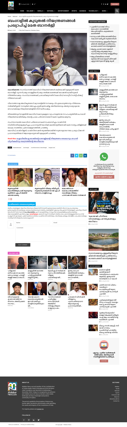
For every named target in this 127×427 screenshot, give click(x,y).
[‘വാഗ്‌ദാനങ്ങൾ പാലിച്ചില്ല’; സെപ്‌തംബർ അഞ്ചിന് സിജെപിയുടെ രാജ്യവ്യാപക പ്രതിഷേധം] (57, 288)
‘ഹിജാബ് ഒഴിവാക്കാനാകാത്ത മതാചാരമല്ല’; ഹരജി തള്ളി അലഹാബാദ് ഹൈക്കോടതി (107, 79)
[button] (117, 10)
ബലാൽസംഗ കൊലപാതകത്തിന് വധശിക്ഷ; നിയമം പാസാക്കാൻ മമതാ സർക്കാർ (74, 191)
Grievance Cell (115, 395)
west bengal (26, 147)
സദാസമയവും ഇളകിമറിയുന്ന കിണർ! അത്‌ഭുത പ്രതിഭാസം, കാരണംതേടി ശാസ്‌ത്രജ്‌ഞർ (103, 43)
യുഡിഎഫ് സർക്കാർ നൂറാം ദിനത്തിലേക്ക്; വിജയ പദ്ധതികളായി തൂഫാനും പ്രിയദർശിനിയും (108, 109)
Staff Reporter (26, 30)
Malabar (30, 11)
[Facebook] (102, 4)
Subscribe (115, 4)
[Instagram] (104, 4)
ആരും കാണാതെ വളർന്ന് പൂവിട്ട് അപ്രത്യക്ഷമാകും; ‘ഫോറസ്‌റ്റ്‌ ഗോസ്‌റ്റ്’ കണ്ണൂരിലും (104, 51)
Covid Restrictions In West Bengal (39, 147)
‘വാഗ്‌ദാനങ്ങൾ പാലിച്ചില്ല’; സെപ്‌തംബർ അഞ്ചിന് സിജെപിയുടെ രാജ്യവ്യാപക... (54, 302)
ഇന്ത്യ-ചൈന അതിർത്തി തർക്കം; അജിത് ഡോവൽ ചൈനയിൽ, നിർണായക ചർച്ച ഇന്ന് (109, 124)
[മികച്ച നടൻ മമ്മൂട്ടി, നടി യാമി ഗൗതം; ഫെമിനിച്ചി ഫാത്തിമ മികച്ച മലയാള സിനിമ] (93, 328)
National (50, 11)
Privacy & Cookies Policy (27, 424)
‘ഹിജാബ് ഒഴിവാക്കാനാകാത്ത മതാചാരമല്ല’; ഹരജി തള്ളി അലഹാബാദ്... (16, 274)
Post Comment (22, 245)
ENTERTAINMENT (95, 266)
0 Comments (12, 155)
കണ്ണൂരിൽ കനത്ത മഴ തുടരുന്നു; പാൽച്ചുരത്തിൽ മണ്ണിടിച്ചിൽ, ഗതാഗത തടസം (108, 94)
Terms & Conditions (13, 424)
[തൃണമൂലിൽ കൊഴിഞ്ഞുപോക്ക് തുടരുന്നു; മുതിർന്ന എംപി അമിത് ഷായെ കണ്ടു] (20, 177)
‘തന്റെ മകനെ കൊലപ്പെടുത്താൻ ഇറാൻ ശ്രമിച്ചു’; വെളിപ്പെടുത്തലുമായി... (36, 301)
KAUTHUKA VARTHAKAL (98, 21)
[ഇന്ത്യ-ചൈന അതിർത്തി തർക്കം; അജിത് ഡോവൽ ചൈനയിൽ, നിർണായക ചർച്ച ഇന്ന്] (77, 262)
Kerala (40, 11)
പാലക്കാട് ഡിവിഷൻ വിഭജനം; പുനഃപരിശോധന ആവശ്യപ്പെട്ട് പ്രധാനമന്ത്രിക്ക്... (76, 301)
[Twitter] (108, 4)
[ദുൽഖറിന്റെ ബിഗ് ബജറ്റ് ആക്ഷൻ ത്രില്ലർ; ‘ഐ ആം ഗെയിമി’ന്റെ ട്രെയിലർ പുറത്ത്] (93, 315)
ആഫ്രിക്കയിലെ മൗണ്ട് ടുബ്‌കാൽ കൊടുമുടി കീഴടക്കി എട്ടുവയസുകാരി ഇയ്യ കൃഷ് (103, 58)
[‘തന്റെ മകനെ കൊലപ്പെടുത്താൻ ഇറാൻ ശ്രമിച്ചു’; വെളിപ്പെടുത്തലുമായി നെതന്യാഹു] (37, 288)
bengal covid (52, 147)
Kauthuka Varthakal (95, 249)
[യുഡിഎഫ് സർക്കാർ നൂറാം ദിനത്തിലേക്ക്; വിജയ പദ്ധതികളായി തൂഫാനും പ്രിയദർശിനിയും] (57, 262)
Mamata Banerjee (17, 147)
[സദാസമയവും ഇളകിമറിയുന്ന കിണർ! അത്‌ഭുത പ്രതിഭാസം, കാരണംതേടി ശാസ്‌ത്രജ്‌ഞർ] (104, 240)
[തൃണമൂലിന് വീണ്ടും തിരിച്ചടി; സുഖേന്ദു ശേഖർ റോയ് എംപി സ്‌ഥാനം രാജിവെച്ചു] (47, 177)
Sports (74, 11)
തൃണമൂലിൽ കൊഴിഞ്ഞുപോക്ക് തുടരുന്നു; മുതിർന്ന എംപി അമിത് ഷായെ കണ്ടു (20, 191)
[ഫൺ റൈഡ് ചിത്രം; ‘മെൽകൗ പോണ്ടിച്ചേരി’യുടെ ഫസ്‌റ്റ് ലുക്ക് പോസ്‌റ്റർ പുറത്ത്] (93, 287)
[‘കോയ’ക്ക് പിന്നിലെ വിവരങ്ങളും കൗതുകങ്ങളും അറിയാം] (104, 203)
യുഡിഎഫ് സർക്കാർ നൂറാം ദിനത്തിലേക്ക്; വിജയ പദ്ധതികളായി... (56, 274)
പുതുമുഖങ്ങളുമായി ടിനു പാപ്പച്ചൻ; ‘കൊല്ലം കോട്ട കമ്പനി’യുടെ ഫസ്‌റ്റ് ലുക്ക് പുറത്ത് (108, 303)
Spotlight (92, 213)
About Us (116, 397)
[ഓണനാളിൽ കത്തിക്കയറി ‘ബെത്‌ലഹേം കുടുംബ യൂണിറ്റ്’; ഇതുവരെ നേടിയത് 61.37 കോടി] (93, 272)
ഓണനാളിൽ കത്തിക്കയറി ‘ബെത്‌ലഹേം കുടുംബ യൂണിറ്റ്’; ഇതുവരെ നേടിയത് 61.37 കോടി (108, 274)
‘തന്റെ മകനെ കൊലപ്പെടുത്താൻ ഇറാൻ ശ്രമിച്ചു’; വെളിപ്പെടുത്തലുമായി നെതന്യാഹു (108, 139)
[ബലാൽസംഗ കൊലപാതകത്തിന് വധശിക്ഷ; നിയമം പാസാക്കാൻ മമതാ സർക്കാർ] (74, 177)
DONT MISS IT (94, 71)
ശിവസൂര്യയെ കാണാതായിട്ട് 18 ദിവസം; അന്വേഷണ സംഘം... (16, 300)
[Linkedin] (106, 4)
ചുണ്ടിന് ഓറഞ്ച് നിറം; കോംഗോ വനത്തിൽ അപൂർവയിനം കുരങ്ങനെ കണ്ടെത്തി (102, 30)
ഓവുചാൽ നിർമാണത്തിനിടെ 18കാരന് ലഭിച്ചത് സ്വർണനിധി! (104, 37)
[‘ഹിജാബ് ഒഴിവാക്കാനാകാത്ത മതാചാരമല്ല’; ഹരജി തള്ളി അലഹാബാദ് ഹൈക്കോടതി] (17, 262)
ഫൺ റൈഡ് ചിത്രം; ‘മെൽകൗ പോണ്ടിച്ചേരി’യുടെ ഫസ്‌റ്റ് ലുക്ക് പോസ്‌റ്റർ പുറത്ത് (108, 289)
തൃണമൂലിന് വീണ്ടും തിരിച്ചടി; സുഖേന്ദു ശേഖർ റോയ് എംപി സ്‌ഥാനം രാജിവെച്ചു (47, 190)
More (104, 11)
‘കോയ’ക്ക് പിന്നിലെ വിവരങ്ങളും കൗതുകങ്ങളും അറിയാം (102, 219)
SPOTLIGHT (94, 189)
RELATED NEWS (13, 164)
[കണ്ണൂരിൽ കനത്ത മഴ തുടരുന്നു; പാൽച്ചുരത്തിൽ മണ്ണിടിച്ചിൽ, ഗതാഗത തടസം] (37, 262)
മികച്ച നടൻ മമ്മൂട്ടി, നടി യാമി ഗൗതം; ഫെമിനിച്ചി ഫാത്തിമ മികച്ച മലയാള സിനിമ (109, 329)
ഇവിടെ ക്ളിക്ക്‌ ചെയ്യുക (103, 177)
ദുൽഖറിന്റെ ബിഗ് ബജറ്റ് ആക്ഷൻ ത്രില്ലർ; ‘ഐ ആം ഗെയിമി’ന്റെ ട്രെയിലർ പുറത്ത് (109, 316)
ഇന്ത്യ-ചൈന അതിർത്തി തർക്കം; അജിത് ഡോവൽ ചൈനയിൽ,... (76, 274)
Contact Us (40, 409)
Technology (93, 11)
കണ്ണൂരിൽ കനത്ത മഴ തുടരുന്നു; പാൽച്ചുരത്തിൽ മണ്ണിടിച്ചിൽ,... (35, 274)
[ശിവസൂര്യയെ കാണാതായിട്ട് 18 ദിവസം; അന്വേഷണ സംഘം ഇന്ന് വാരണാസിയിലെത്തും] (17, 288)
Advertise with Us (114, 399)
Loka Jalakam (31, 307)
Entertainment (63, 11)
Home (22, 11)
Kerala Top (30, 279)
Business (82, 11)
